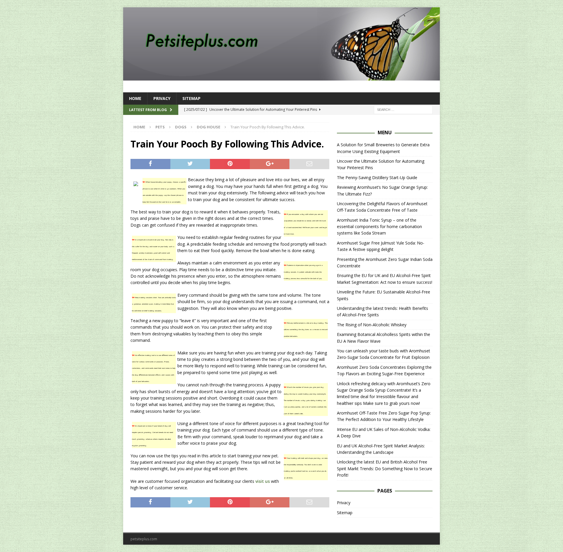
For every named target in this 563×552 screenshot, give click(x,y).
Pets (160, 127)
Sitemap (191, 98)
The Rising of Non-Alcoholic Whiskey (371, 324)
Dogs (180, 127)
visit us (262, 481)
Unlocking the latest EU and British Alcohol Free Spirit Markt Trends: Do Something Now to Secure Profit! (384, 468)
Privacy (161, 98)
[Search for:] (403, 109)
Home (135, 98)
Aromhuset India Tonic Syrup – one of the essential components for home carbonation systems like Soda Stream (379, 226)
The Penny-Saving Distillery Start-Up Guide (377, 177)
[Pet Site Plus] (281, 77)
